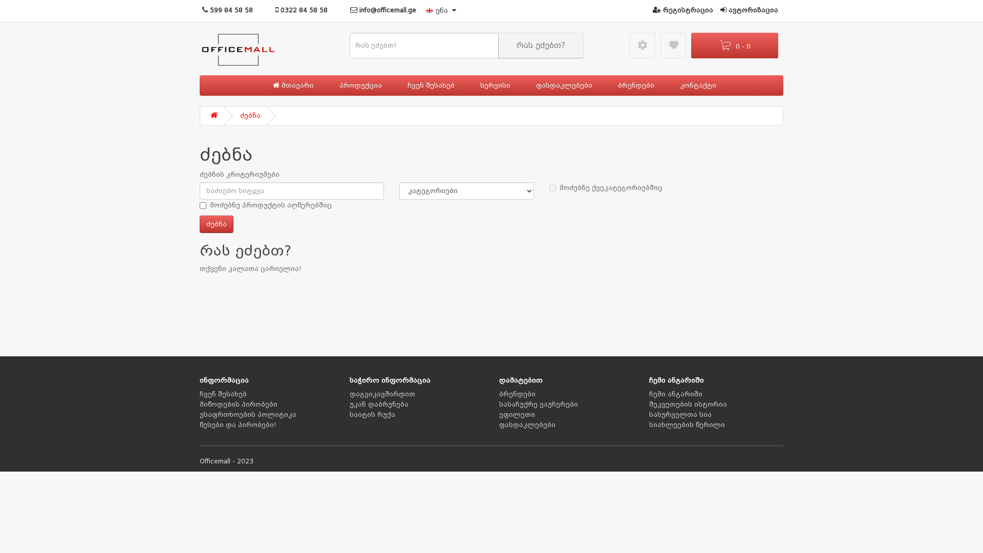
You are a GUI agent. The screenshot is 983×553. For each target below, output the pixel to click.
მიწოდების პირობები (238, 404)
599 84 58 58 (230, 10)
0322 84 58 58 (303, 10)
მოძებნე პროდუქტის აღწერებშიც (271, 205)
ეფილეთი (517, 414)
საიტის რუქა (372, 414)
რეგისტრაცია (687, 10)
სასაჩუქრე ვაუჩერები (538, 404)
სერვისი (495, 85)
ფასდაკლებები (564, 85)
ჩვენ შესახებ (431, 85)
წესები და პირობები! (238, 425)
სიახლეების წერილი (687, 425)
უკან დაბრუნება (379, 404)
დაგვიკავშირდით (382, 394)
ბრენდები (636, 85)
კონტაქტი (698, 85)
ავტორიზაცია (752, 10)
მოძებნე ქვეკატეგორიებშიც (611, 188)
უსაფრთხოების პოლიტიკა (248, 414)
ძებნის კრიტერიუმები (240, 174)
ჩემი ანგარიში (675, 394)
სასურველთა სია (680, 414)
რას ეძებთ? (541, 45)
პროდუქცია (360, 85)
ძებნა (250, 115)
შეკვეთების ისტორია (688, 404)
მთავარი (297, 85)
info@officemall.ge (386, 10)
